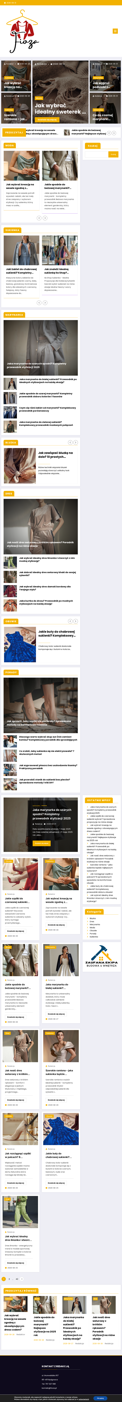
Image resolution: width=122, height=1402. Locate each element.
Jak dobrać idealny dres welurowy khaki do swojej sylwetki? (47, 574)
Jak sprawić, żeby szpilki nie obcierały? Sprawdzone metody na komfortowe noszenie (39, 722)
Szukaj (93, 145)
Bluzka (93, 918)
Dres (7, 1033)
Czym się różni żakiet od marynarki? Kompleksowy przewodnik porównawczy (47, 409)
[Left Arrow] (109, 133)
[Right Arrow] (114, 133)
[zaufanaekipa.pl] (101, 955)
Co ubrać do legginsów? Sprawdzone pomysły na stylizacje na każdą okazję (60, 109)
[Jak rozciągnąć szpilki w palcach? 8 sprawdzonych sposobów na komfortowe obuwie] (20, 1129)
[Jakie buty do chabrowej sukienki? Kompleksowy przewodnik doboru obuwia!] (61, 1129)
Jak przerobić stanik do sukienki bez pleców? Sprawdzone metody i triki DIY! (44, 781)
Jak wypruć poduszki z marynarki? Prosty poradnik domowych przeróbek (104, 85)
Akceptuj (100, 1398)
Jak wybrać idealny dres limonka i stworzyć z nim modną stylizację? (47, 559)
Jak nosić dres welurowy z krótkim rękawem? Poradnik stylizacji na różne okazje (40, 544)
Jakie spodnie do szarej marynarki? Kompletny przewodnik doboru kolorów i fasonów (45, 395)
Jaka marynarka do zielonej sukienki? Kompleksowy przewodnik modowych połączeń (46, 424)
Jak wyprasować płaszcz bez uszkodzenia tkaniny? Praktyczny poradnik (48, 767)
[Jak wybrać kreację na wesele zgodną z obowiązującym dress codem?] (61, 874)
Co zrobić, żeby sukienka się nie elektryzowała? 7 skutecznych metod (46, 753)
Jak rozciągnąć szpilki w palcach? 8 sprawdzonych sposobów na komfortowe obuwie (18, 1155)
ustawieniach (84, 1399)
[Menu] (115, 31)
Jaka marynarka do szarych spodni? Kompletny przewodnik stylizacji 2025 (75, 186)
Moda (39, 98)
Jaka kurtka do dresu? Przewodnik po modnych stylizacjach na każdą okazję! (46, 602)
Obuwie (9, 861)
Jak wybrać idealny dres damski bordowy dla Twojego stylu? (45, 588)
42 (17, 1279)
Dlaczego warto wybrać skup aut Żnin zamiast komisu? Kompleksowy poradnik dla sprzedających (48, 738)
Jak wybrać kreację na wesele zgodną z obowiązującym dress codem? (16, 85)
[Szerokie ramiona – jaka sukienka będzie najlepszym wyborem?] (61, 1046)
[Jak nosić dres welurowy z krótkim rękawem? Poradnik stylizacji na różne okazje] (20, 1046)
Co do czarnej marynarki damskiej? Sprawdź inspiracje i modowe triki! (103, 117)
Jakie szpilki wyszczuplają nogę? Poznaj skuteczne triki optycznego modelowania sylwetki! (46, 634)
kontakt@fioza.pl (49, 1388)
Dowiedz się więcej (47, 119)
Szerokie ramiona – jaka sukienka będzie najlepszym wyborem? (16, 117)
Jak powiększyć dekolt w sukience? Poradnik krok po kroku (46, 271)
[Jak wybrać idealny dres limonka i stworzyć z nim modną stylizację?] (20, 1211)
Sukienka (9, 78)
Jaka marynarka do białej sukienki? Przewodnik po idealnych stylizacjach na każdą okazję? (96, 132)
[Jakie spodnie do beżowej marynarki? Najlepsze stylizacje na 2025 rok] (20, 960)
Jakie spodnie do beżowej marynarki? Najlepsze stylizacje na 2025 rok (46, 132)
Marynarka (98, 78)
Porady (93, 933)
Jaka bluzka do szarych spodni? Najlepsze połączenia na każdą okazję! (33, 455)
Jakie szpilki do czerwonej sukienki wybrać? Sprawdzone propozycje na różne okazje (17, 900)
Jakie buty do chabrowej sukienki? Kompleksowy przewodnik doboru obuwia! (57, 1155)
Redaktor (10, 64)
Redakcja (10, 96)
